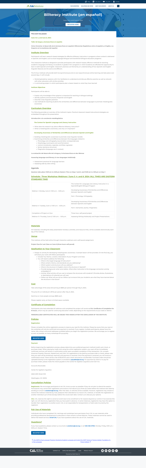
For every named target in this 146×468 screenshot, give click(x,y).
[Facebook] (106, 450)
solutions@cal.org (51, 390)
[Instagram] (116, 450)
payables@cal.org (77, 359)
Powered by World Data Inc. (73, 454)
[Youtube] (102, 450)
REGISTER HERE (38, 338)
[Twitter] (113, 450)
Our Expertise (74, 6)
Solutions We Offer (87, 6)
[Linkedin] (109, 450)
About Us (111, 6)
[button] (118, 6)
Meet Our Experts (100, 6)
